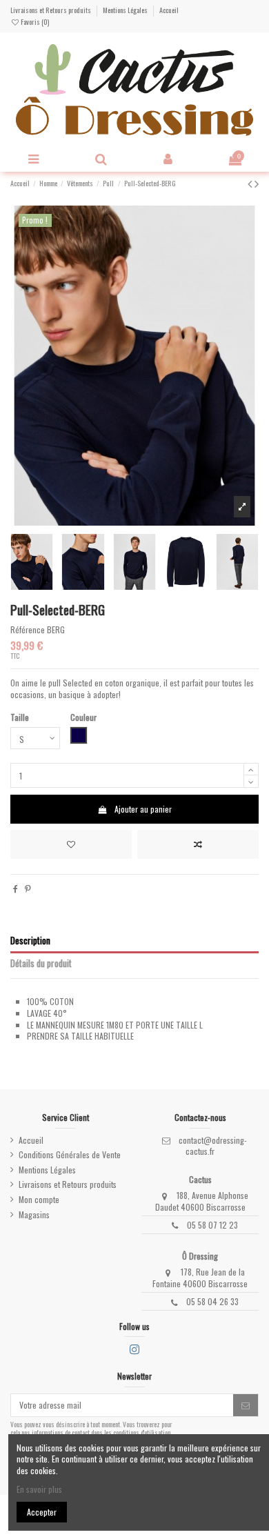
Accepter (42, 1512)
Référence (27, 629)
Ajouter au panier (143, 809)
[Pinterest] (28, 888)
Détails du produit (41, 963)
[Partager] (15, 888)
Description (30, 941)
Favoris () (34, 22)
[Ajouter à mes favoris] (71, 844)
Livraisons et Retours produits (51, 10)
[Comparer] (198, 844)
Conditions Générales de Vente (70, 1154)
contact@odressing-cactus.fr (213, 1146)
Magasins (34, 1214)
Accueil (169, 10)
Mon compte (39, 1199)
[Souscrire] (245, 1405)
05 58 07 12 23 (212, 1225)
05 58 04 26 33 (212, 1301)
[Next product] (257, 183)
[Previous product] (251, 183)
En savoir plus (39, 1489)
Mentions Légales (126, 10)
